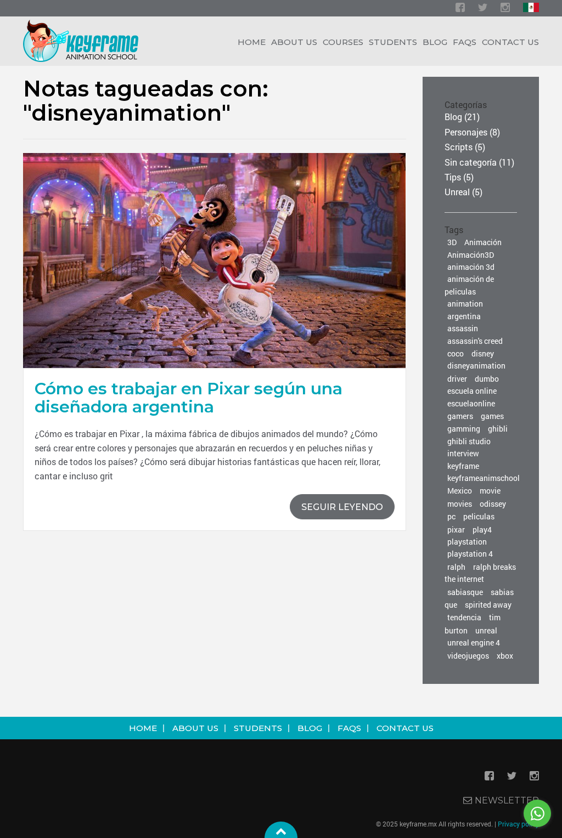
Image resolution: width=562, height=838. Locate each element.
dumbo (487, 378)
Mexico (459, 490)
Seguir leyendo (342, 507)
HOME (252, 42)
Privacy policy (518, 823)
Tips (453, 177)
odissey (493, 504)
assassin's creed (475, 341)
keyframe (463, 466)
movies (459, 504)
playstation (467, 541)
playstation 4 (470, 553)
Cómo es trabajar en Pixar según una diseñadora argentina (188, 397)
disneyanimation (476, 365)
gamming (463, 428)
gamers (460, 416)
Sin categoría (471, 162)
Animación (483, 242)
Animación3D (470, 255)
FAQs (464, 42)
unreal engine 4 (473, 642)
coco (455, 353)
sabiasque (465, 592)
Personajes (466, 132)
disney (482, 353)
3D (452, 242)
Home (143, 728)
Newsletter (507, 800)
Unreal (457, 191)
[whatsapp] (537, 813)
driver (457, 378)
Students (393, 42)
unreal (486, 630)
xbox (505, 655)
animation (465, 303)
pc (451, 516)
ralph (456, 567)
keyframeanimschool (483, 478)
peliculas (478, 516)
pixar (456, 529)
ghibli (498, 428)
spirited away (488, 604)
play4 (482, 529)
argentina (464, 316)
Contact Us (510, 42)
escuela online (472, 391)
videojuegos (468, 655)
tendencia (464, 617)
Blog (435, 42)
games (492, 416)
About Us (294, 42)
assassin (462, 328)
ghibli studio (469, 441)
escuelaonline (471, 403)
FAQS (349, 728)
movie (490, 490)
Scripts (459, 146)
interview (463, 453)
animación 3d (470, 267)
